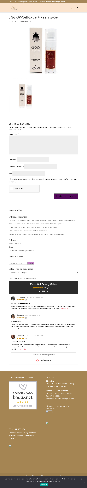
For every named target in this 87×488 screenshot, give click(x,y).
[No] (84, 482)
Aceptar (44, 485)
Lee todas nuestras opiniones (43, 355)
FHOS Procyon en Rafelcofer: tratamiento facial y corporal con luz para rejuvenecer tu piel (42, 220)
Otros (11, 247)
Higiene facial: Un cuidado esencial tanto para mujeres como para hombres (36, 234)
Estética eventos (15, 243)
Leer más (64, 308)
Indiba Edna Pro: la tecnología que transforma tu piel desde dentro (33, 227)
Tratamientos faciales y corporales (21, 250)
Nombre (12, 160)
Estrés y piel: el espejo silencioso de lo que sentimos (28, 231)
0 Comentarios (25, 21)
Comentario (14, 134)
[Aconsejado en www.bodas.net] (23, 409)
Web (10, 174)
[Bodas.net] (43, 361)
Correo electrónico (16, 167)
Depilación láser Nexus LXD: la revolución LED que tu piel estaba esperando (36, 224)
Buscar (30, 263)
